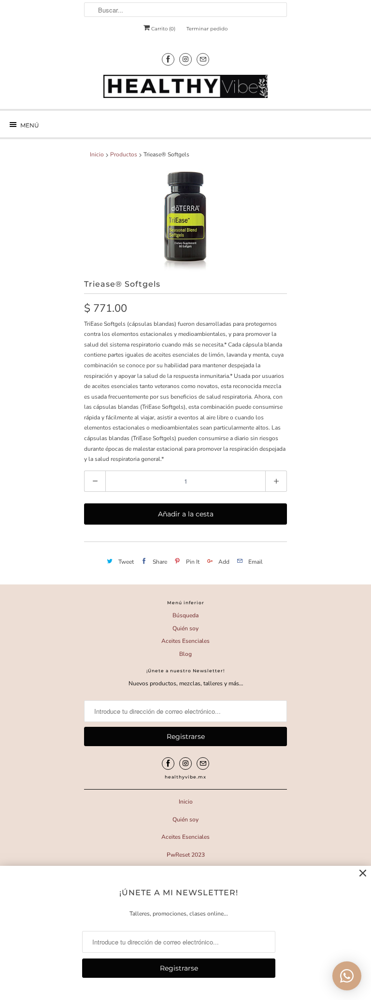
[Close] (362, 873)
